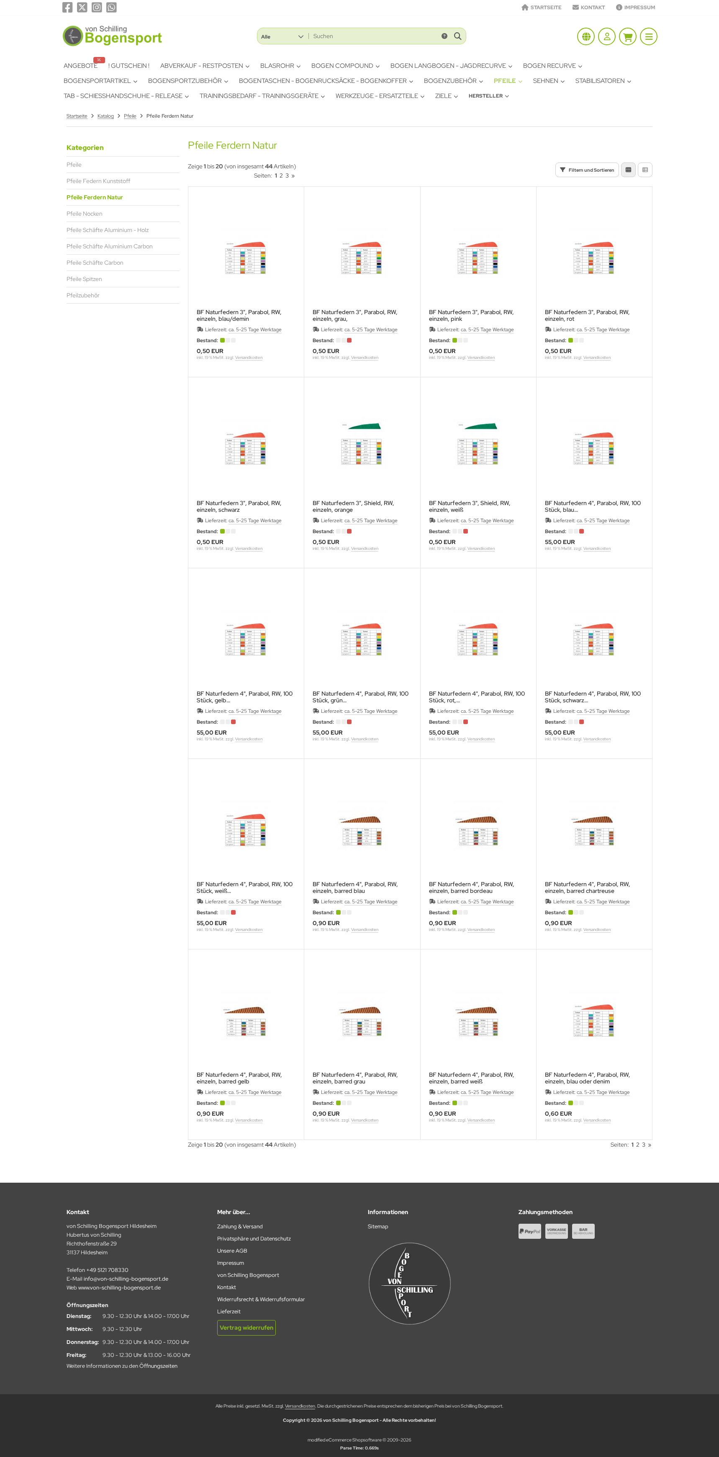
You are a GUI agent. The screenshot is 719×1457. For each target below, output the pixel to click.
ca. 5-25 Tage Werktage (255, 329)
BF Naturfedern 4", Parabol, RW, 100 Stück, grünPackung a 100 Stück (360, 697)
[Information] (444, 36)
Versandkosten (248, 357)
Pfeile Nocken (85, 213)
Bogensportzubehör (185, 81)
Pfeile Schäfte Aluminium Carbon (110, 246)
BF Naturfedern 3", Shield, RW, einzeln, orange (353, 506)
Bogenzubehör (450, 81)
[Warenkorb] (628, 36)
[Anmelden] (607, 36)
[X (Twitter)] (82, 7)
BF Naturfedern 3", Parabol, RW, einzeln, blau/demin (239, 315)
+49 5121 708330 (107, 1270)
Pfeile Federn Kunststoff (98, 181)
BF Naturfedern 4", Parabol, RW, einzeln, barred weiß (471, 1078)
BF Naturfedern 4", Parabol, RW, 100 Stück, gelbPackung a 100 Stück (245, 697)
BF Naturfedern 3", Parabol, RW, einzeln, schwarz (239, 506)
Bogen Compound (342, 66)
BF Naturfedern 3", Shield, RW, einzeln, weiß (470, 506)
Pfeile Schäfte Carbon (95, 262)
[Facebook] (67, 7)
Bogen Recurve (549, 66)
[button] (282, 36)
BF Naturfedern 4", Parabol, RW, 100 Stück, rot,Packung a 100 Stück (477, 697)
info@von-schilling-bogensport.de (126, 1278)
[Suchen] (457, 36)
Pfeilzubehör (83, 295)
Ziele (443, 96)
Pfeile (505, 81)
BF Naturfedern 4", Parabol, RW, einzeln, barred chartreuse (587, 887)
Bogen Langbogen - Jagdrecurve (448, 66)
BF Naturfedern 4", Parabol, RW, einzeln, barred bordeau (471, 887)
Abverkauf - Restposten (201, 66)
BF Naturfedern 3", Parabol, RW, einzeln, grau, (355, 315)
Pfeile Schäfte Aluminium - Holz (108, 230)
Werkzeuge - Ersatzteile (377, 96)
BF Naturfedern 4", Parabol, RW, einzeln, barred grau (355, 1078)
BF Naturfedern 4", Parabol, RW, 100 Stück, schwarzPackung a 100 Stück (593, 697)
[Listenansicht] (645, 169)
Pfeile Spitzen (84, 279)
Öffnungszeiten (158, 1365)
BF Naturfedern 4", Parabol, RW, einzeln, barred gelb (239, 1078)
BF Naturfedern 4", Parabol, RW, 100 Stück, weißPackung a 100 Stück (245, 887)
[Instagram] (97, 7)
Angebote (81, 66)
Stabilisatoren (600, 81)
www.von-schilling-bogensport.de (119, 1287)
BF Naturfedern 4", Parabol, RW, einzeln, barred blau (355, 887)
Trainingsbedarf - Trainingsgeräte (259, 96)
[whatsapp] (111, 7)
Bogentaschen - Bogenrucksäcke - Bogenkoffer (323, 81)
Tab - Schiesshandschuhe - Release (123, 96)
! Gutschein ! (128, 66)
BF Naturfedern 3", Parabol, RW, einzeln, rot (587, 315)
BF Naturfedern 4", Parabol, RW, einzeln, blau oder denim (587, 1078)
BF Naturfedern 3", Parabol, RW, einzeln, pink (471, 315)
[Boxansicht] (628, 169)
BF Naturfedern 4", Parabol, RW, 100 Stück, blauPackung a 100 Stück (593, 506)
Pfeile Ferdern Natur (95, 197)
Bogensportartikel (97, 81)
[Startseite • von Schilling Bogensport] (112, 45)
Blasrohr (277, 66)
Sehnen (545, 81)
